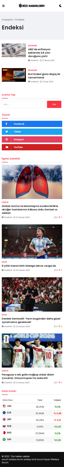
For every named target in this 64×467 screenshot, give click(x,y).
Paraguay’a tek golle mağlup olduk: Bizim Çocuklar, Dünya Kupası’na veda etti (28, 376)
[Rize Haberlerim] (32, 6)
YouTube (18, 147)
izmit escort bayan (41, 459)
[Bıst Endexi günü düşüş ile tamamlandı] (14, 75)
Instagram (19, 139)
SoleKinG (34, 60)
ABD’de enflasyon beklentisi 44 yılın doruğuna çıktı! (39, 53)
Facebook (19, 123)
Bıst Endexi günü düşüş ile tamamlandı (44, 75)
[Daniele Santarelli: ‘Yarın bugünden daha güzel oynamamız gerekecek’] (32, 294)
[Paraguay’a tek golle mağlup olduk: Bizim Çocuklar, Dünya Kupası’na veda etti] (32, 351)
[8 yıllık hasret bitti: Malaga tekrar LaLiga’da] (32, 241)
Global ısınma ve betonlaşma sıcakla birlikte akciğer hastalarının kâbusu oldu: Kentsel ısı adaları (30, 209)
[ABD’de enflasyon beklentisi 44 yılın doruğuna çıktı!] (14, 50)
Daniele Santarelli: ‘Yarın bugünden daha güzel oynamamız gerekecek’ (31, 320)
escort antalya (9, 459)
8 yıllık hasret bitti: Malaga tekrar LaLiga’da (29, 266)
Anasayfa (7, 19)
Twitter (17, 131)
